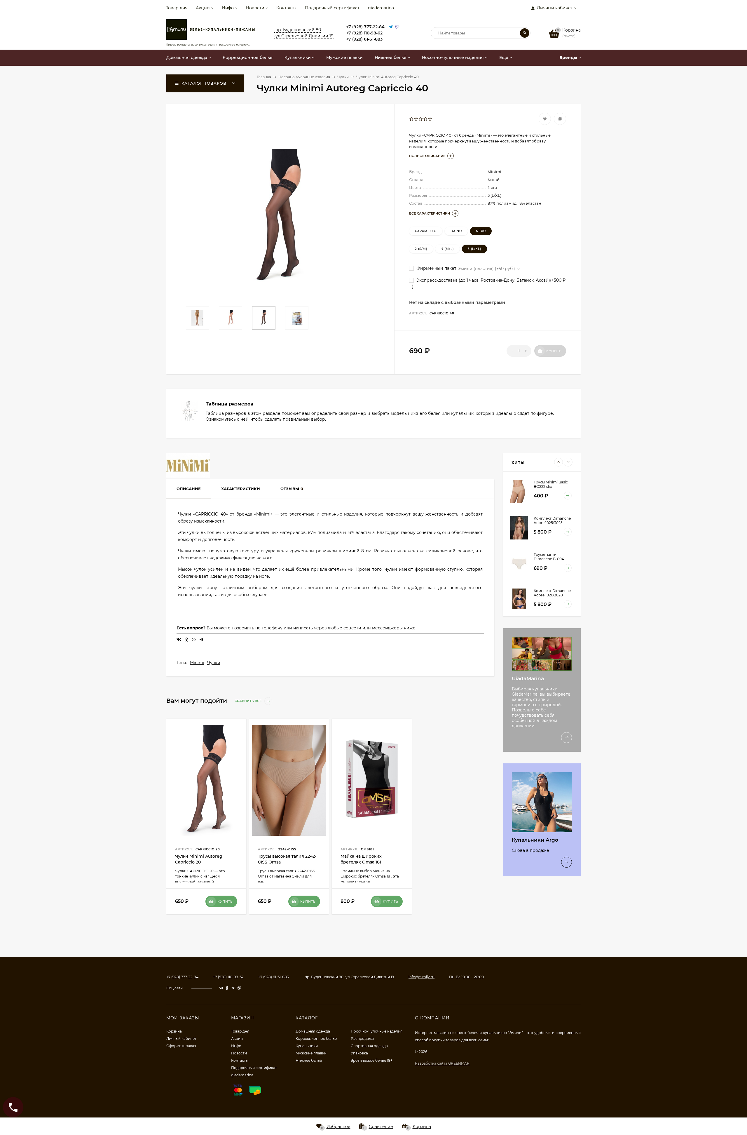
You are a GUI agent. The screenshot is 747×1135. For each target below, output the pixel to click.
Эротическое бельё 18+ (371, 1060)
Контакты (286, 8)
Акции (203, 8)
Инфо (228, 8)
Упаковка (359, 1053)
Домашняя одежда (313, 1031)
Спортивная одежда (369, 1046)
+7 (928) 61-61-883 (364, 39)
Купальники (307, 1046)
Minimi (197, 662)
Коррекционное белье (316, 1038)
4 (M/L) (447, 249)
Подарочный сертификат (332, 8)
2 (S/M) (421, 249)
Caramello (426, 231)
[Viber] (397, 27)
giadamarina (381, 8)
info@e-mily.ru (421, 977)
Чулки (213, 662)
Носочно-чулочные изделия (376, 1031)
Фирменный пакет (435, 268)
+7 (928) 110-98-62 (364, 33)
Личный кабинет (181, 1038)
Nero (481, 231)
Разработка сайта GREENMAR (442, 1063)
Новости (255, 8)
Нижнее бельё (309, 1060)
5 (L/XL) (474, 249)
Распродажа (362, 1038)
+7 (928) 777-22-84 (365, 26)
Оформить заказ (181, 1046)
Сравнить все (248, 701)
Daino (456, 231)
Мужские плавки (311, 1053)
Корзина (174, 1031)
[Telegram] (390, 27)
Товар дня (176, 8)
